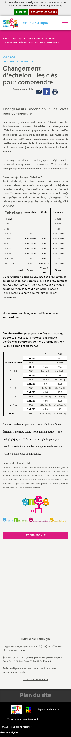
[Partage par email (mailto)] (38, 92)
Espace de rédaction (49, 709)
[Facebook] (46, 92)
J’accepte (21, 12)
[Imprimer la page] (54, 92)
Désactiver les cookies (44, 12)
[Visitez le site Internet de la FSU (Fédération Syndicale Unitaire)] (29, 709)
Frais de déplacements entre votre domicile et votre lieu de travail (30, 670)
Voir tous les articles (35, 679)
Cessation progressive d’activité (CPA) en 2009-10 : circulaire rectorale (32, 648)
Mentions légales (9, 732)
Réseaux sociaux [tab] (35, 535)
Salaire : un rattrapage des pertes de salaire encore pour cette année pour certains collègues (32, 659)
